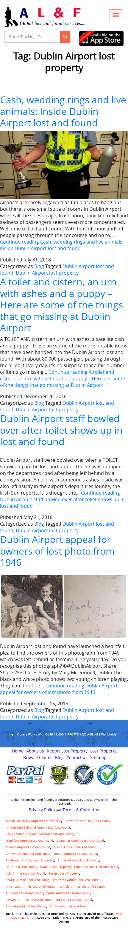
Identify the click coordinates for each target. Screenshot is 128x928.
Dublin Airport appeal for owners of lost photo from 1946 (57, 551)
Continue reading (62, 245)
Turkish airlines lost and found (81, 887)
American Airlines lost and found (30, 887)
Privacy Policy (42, 809)
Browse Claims (37, 757)
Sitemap (98, 757)
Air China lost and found (74, 900)
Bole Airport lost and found (26, 906)
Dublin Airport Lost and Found (75, 854)
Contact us (77, 757)
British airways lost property (78, 860)
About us (35, 751)
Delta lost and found (21, 867)
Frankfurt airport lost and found (29, 841)
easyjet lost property (64, 873)
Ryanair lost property (55, 867)
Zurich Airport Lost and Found (75, 847)
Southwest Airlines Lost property (29, 860)
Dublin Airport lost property (47, 273)
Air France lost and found (24, 893)
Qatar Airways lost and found (68, 893)
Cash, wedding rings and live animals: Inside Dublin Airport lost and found (63, 111)
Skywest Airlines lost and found (29, 900)
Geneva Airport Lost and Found (28, 854)
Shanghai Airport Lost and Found (80, 841)
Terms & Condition (81, 809)
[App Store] (101, 38)
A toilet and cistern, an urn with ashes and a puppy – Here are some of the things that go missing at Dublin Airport (61, 304)
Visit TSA (24, 918)
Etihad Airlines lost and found (96, 867)
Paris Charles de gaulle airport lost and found (39, 834)
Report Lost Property (67, 751)
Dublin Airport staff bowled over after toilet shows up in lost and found (61, 430)
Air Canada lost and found (69, 906)
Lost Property (103, 751)
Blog (39, 266)
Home (18, 751)
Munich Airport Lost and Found (28, 847)
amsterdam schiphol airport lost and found (38, 827)
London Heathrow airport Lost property (32, 821)
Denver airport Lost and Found (87, 821)
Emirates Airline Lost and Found (76, 880)
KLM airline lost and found (25, 873)
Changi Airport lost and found (27, 880)
